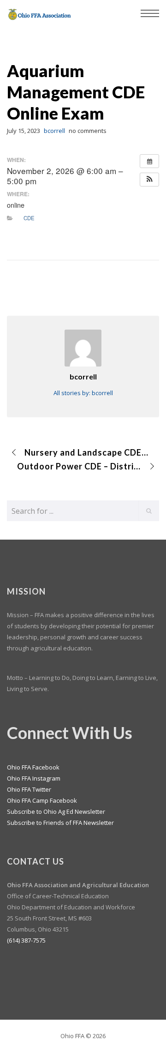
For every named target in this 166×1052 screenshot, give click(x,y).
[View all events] (149, 161)
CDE (29, 218)
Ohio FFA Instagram (33, 778)
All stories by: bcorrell (83, 393)
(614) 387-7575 (26, 940)
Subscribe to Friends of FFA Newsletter (60, 822)
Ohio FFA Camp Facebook (42, 800)
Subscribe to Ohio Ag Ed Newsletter (56, 811)
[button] (149, 179)
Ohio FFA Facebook (33, 767)
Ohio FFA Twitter (29, 789)
